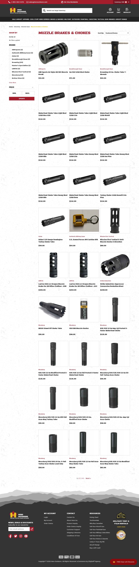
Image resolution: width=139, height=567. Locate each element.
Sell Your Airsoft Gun (97, 526)
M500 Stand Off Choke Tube (50, 328)
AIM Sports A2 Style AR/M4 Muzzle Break (53, 73)
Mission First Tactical (21, 72)
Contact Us (71, 517)
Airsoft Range (121, 19)
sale (14, 19)
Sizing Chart (94, 517)
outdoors (76, 19)
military (67, 19)
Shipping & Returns (73, 532)
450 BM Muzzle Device (79, 328)
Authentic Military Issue (22, 53)
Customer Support (73, 529)
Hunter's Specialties (21, 65)
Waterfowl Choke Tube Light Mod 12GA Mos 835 (52, 114)
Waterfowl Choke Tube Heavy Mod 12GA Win (52, 196)
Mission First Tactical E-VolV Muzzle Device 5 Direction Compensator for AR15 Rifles (112, 242)
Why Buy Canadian (96, 523)
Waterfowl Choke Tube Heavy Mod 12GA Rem (83, 196)
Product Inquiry (72, 523)
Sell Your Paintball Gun (98, 529)
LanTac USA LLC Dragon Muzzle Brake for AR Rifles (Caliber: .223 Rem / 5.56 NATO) (83, 286)
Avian (15, 56)
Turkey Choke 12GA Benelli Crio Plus (113, 196)
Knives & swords (57, 19)
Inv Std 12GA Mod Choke (79, 72)
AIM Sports (17, 49)
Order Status (48, 523)
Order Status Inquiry (74, 526)
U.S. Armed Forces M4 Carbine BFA (83, 239)
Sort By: (101, 33)
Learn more (121, 526)
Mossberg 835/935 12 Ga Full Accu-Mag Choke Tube (84, 462)
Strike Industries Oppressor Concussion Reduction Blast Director (112, 286)
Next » (88, 478)
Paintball (84, 19)
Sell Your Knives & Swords (99, 538)
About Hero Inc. (72, 520)
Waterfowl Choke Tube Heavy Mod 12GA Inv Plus (114, 155)
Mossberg (17, 75)
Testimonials (94, 520)
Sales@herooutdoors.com (38, 2)
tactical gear (102, 19)
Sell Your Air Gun (95, 535)
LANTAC (16, 68)
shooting (93, 19)
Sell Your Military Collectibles (100, 532)
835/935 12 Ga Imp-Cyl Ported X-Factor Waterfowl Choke (113, 329)
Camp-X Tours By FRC (97, 541)
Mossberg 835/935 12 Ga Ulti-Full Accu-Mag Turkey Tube (52, 418)
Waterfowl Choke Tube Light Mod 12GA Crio (83, 114)
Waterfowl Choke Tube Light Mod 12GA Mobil (114, 114)
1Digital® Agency (94, 561)
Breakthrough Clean (21, 59)
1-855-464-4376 (17, 2)
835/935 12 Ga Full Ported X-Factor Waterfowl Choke (83, 374)
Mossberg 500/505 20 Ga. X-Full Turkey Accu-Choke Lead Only (52, 462)
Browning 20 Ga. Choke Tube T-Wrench (113, 73)
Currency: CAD (120, 2)
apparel (26, 19)
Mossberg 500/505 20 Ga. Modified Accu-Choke (80, 418)
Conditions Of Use (73, 535)
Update (22, 98)
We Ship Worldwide (71, 2)
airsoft (19, 19)
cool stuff (34, 19)
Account (110, 12)
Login (46, 517)
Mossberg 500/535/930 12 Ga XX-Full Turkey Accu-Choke (114, 374)
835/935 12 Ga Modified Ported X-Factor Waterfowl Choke (52, 374)
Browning (17, 62)
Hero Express (44, 19)
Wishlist (127, 12)
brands (112, 19)
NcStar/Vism (18, 78)
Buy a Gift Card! (95, 547)
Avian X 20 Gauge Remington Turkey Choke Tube (50, 240)
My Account (48, 520)
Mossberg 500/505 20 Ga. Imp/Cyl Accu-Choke (114, 418)
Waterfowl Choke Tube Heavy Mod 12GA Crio (83, 155)
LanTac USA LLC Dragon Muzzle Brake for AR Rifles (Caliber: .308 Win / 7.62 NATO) (52, 286)
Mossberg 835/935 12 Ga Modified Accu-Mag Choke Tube (114, 462)
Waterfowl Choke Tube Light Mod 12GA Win (52, 155)
